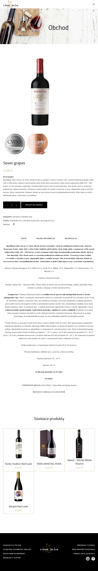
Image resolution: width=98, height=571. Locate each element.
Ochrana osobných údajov (17, 549)
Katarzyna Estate (53, 278)
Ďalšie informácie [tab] (45, 238)
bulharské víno (16, 221)
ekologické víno (47, 221)
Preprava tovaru (86, 545)
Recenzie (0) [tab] (71, 238)
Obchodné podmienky (14, 554)
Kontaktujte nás (12, 545)
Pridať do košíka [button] (18, 460)
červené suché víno (31, 221)
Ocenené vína (26, 217)
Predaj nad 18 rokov (84, 554)
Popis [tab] (24, 238)
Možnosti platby (12, 558)
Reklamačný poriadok (83, 549)
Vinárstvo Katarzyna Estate (29, 294)
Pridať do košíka (34, 205)
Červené (15, 217)
